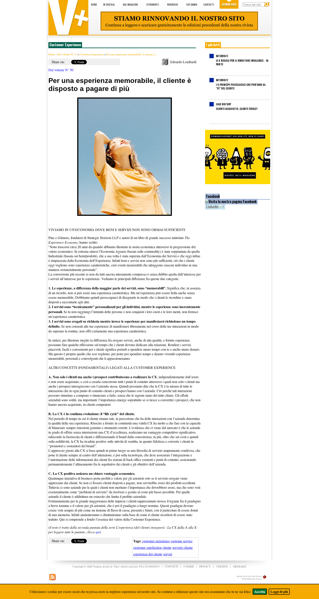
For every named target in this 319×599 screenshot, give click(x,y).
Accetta (259, 591)
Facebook (213, 196)
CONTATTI (171, 566)
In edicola (109, 4)
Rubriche (172, 4)
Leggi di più (279, 591)
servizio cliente (182, 547)
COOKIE (189, 566)
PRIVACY (205, 566)
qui (97, 532)
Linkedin (212, 206)
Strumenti (152, 4)
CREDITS (222, 566)
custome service (181, 541)
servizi (167, 554)
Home (94, 4)
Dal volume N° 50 (60, 70)
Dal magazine (130, 4)
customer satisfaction (147, 547)
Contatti (208, 4)
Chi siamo (191, 4)
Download (229, 4)
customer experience (156, 541)
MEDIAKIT (240, 566)
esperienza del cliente (147, 554)
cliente (167, 547)
